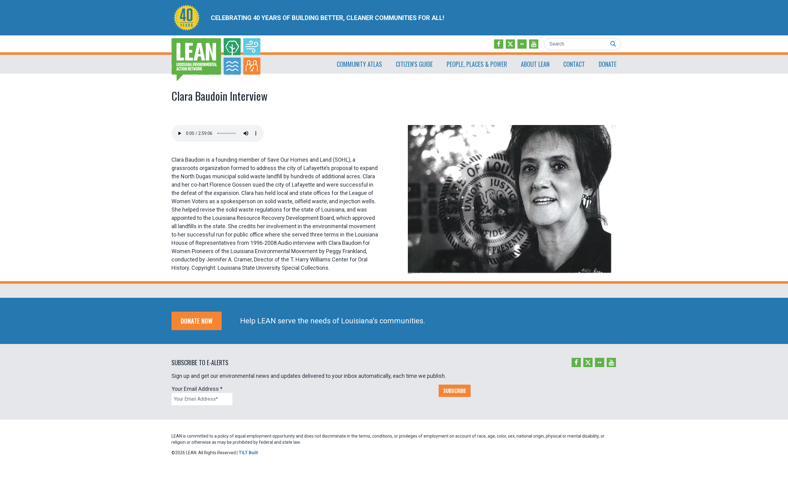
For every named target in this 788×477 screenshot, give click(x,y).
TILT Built (248, 452)
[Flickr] (522, 44)
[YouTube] (533, 44)
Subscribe (454, 390)
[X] (510, 44)
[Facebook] (498, 44)
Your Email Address (197, 389)
